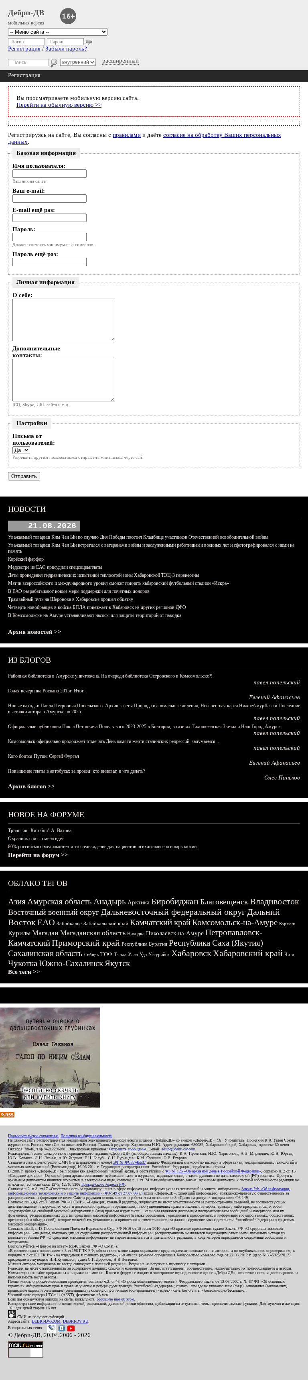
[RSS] (7, 1115)
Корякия (287, 923)
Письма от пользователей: (33, 439)
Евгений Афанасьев (274, 697)
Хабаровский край (248, 953)
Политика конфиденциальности (86, 1136)
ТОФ (106, 954)
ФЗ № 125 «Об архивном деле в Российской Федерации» (213, 1171)
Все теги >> (24, 972)
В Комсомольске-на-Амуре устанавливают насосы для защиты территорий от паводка (94, 615)
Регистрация (24, 48)
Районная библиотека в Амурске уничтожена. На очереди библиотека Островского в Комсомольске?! (110, 676)
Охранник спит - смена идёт (36, 838)
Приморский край (86, 943)
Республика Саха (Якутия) (216, 943)
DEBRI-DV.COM (46, 1321)
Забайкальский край (105, 923)
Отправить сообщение (127, 1149)
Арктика (139, 902)
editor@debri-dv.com (178, 1149)
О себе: (22, 295)
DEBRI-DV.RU (75, 1321)
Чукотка (22, 963)
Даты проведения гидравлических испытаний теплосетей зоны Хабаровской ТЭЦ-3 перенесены (103, 575)
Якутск (117, 963)
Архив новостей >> (34, 632)
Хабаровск (191, 953)
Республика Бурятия (144, 944)
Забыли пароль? (66, 48)
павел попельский (276, 682)
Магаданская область (93, 933)
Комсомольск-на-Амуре (235, 922)
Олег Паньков (282, 777)
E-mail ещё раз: (33, 210)
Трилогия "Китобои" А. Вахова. (40, 830)
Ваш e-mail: (28, 190)
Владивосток (274, 901)
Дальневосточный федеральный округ (173, 912)
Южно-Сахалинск (71, 963)
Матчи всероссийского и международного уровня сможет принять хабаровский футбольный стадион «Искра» (118, 583)
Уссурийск (159, 954)
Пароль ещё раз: (35, 254)
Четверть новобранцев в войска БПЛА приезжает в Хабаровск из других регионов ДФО (97, 607)
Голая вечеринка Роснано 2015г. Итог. (46, 691)
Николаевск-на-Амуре (175, 933)
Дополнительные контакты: (36, 351)
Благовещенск (224, 901)
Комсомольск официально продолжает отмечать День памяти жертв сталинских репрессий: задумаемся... (113, 741)
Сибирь (91, 954)
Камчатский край (160, 922)
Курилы (19, 933)
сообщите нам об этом (115, 1299)
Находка (135, 933)
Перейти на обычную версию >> (58, 105)
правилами (127, 135)
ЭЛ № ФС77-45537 (129, 1162)
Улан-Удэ (137, 954)
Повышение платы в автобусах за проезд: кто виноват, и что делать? (76, 771)
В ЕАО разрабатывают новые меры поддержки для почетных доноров (79, 591)
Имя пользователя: (38, 166)
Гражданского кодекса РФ (103, 1184)
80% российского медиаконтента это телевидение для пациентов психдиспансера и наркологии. (103, 846)
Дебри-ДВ (26, 12)
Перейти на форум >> (38, 855)
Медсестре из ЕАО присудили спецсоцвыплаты (55, 567)
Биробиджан (175, 901)
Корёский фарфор (26, 559)
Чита (289, 954)
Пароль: (23, 229)
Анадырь (109, 901)
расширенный (120, 60)
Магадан (45, 933)
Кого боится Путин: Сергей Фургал (43, 756)
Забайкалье (69, 923)
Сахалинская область (45, 953)
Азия (17, 901)
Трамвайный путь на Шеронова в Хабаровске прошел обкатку (70, 599)
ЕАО (46, 922)
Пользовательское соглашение (33, 1136)
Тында (120, 954)
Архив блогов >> (31, 786)
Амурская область (59, 901)
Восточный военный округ (53, 912)
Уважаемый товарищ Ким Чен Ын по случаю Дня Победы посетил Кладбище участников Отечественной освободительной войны (138, 537)
